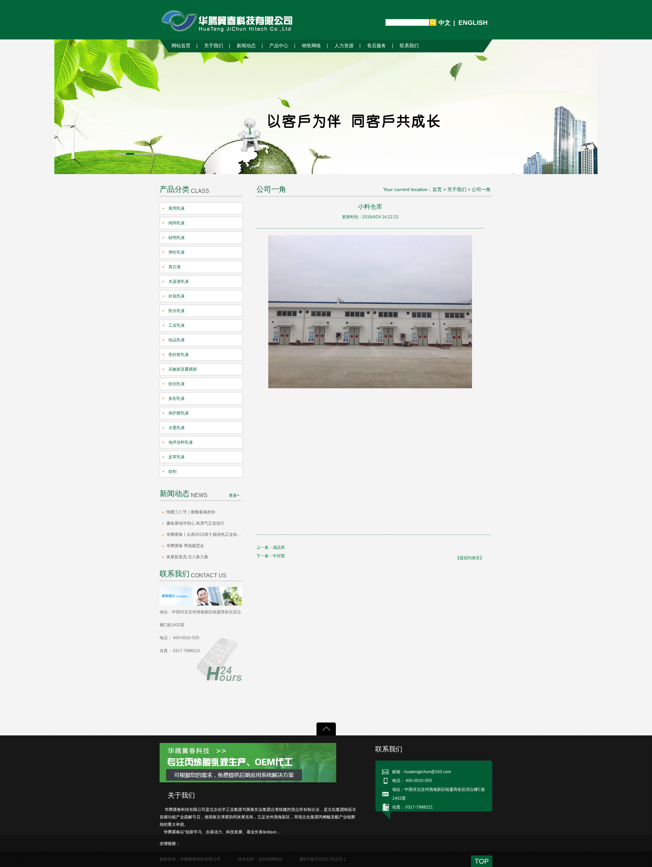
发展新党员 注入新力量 (187, 557)
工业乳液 (176, 325)
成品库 (279, 547)
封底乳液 (176, 296)
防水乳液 (176, 310)
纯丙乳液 (176, 223)
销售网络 (311, 45)
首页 (437, 189)
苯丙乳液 (176, 208)
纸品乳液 (176, 340)
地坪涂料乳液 (180, 442)
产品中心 (278, 45)
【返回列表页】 (469, 558)
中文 (444, 22)
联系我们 (409, 45)
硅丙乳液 (176, 237)
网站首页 (181, 45)
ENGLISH (473, 22)
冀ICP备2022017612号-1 (323, 859)
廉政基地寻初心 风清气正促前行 (195, 523)
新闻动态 (246, 45)
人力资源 (344, 45)
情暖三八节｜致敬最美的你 (190, 512)
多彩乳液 (176, 398)
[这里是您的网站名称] (228, 21)
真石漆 (174, 267)
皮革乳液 (176, 457)
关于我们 (213, 45)
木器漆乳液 (178, 281)
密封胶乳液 (178, 354)
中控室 (279, 556)
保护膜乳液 (178, 413)
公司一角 (481, 189)
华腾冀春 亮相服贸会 (185, 545)
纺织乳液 (176, 383)
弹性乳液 (176, 252)
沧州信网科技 (270, 859)
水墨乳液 (176, 427)
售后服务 (376, 45)
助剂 (172, 471)
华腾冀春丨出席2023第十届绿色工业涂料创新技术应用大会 (204, 534)
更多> (234, 495)
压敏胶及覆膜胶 (182, 369)
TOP (482, 861)
